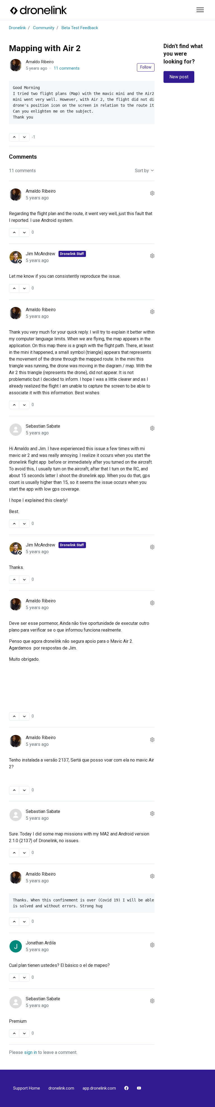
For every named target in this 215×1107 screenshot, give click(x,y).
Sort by (142, 170)
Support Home (26, 1088)
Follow (145, 67)
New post (178, 76)
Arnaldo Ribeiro (40, 61)
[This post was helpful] (14, 137)
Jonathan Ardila (41, 943)
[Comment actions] (152, 193)
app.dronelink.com (99, 1088)
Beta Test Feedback (80, 27)
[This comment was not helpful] (24, 232)
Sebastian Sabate (43, 426)
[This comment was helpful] (14, 232)
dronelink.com (61, 1088)
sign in (30, 1052)
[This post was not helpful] (24, 137)
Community (43, 27)
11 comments (67, 68)
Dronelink (17, 27)
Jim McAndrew (41, 253)
